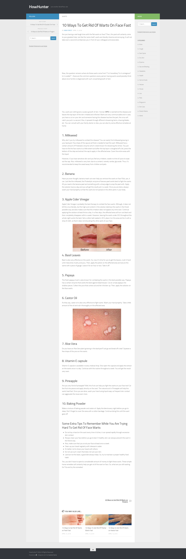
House (141, 89)
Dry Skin (141, 58)
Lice (140, 93)
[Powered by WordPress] (36, 555)
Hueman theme (52, 555)
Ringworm (142, 102)
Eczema (141, 62)
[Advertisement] (97, 56)
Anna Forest (68, 30)
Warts (64, 16)
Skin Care (142, 107)
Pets (140, 98)
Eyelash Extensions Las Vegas (38, 46)
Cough (141, 49)
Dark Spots (142, 53)
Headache (142, 71)
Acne (140, 44)
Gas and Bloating (144, 67)
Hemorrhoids (143, 80)
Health (141, 75)
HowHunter (39, 6)
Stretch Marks (143, 111)
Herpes (141, 84)
